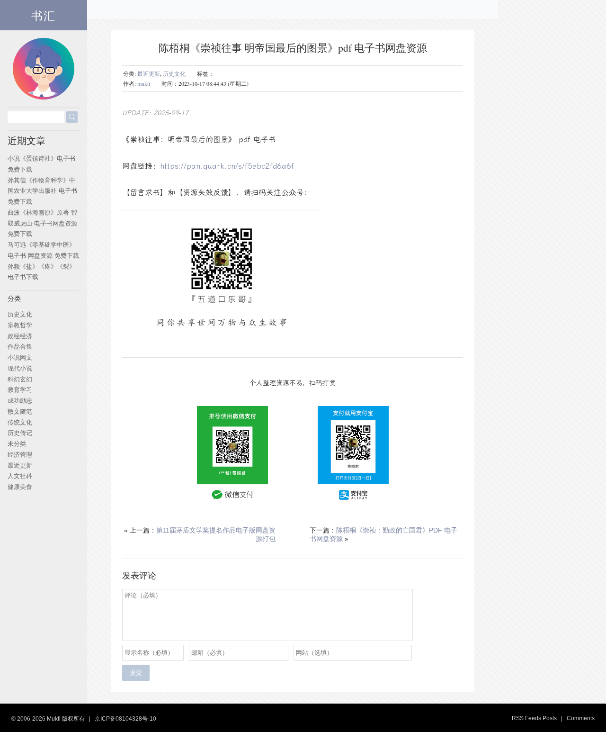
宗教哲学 (20, 325)
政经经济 (20, 336)
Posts (550, 718)
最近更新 (148, 73)
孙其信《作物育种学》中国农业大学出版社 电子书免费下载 (42, 191)
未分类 (17, 443)
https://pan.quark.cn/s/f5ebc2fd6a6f (227, 166)
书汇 (43, 15)
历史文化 (174, 73)
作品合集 (20, 346)
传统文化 (20, 422)
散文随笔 (20, 411)
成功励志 (20, 400)
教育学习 (20, 389)
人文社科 (20, 475)
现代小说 (20, 368)
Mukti (54, 718)
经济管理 (20, 454)
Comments (581, 718)
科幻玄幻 (20, 379)
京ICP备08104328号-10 (125, 718)
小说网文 (20, 357)
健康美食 (20, 486)
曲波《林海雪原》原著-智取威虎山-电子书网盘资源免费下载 (42, 223)
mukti (143, 83)
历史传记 (20, 432)
